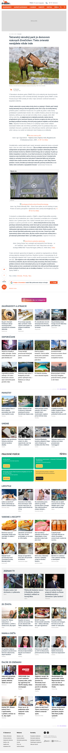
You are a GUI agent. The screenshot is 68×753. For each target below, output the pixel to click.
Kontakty (33, 732)
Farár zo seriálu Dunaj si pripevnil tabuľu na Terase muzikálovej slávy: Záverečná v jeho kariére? (54, 593)
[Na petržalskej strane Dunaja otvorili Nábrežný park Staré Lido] (58, 314)
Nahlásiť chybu (13, 288)
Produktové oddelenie (35, 736)
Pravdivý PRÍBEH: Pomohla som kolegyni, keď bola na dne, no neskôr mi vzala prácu (58, 622)
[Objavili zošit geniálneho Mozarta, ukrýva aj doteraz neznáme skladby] (9, 432)
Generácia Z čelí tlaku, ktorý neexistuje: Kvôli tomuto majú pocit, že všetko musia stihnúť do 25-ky (25, 505)
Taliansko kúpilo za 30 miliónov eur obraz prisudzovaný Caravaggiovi (58, 442)
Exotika (49, 7)
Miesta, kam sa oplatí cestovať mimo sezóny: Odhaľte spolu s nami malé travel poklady (58, 504)
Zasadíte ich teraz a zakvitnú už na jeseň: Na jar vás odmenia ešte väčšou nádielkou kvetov (25, 622)
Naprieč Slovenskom (20, 7)
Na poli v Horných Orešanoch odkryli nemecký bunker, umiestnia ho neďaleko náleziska (8, 325)
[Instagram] (48, 732)
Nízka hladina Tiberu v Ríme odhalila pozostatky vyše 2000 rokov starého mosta (8, 411)
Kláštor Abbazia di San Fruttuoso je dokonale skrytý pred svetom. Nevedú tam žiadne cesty (25, 411)
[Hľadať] (61, 7)
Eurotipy (41, 7)
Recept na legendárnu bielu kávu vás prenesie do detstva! (25, 557)
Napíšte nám (6, 744)
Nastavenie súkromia (8, 740)
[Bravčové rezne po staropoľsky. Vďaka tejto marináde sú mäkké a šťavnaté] (9, 525)
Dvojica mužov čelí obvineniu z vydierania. (12, 591)
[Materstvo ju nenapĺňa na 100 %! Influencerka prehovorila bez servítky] (42, 641)
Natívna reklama (20, 746)
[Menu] (64, 7)
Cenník (18, 742)
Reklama (19, 732)
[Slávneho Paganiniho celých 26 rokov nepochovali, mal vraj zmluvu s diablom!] (25, 432)
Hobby (3, 627)
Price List (19, 744)
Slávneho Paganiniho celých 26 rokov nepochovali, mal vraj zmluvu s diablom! (24, 442)
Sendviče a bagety (38, 563)
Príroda (57, 7)
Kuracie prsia (4, 563)
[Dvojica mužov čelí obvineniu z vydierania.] (13, 581)
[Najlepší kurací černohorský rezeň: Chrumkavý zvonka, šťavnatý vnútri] (9, 548)
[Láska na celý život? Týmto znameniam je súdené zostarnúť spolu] (9, 494)
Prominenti (47, 598)
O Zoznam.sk (7, 732)
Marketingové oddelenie (35, 742)
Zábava (19, 511)
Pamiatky (4, 416)
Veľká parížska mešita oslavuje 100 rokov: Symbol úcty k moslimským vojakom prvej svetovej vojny (41, 412)
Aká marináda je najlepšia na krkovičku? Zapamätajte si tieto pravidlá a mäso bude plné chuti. (42, 536)
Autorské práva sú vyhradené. (50, 737)
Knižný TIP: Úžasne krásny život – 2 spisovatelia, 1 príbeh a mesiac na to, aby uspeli (9, 622)
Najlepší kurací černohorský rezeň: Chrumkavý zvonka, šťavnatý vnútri (7, 558)
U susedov (33, 7)
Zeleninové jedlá (54, 561)
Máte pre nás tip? (34, 744)
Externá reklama (20, 738)
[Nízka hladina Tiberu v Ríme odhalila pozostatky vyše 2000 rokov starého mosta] (9, 401)
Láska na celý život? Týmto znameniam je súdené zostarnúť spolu (9, 503)
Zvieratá (19, 276)
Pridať (54, 282)
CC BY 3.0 (41, 140)
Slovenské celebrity (39, 511)
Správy (5, 594)
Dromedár (19, 34)
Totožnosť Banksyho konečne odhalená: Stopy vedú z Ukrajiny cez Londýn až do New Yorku (42, 442)
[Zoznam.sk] (48, 741)
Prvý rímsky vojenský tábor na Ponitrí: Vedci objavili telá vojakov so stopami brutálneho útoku (25, 325)
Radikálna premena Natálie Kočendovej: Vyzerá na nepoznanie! (58, 651)
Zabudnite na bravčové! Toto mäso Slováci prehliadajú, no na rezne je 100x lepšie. (25, 535)
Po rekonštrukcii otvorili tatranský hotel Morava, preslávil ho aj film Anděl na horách (42, 324)
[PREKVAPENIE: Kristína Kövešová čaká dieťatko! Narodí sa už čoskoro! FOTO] (25, 641)
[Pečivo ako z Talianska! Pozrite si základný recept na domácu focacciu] (42, 548)
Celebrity (3, 656)
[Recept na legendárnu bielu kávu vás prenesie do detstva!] (25, 548)
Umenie (3, 446)
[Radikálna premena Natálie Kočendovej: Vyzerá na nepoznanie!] (58, 641)
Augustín (41, 3)
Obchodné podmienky (22, 740)
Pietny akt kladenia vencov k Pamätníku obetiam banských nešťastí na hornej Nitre (33, 593)
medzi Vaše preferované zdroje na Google (30, 282)
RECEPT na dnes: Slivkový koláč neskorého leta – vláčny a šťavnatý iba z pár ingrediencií (42, 622)
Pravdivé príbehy (54, 627)
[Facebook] (45, 732)
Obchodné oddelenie (35, 738)
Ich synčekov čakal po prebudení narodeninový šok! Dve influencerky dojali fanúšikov (9, 651)
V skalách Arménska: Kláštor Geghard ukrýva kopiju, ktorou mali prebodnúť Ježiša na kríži (58, 411)
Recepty (36, 627)
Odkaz (46, 140)
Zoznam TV (9, 570)
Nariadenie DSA (6, 746)
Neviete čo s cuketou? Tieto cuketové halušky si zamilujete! (58, 557)
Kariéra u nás (6, 742)
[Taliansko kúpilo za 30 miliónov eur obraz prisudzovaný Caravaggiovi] (58, 432)
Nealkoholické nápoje (22, 561)
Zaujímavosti (7, 7)
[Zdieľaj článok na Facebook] (4, 275)
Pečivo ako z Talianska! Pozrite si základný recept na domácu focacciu (41, 558)
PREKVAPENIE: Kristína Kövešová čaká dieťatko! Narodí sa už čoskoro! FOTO (25, 651)
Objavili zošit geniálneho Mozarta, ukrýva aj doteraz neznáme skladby (9, 442)
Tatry (29, 276)
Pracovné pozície (11, 454)
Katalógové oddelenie (35, 740)
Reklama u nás (20, 736)
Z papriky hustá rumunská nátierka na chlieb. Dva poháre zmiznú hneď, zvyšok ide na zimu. (58, 536)
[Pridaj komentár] (4, 269)
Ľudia (19, 446)
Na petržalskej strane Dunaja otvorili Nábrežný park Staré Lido (58, 323)
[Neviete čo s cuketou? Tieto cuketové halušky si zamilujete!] (58, 548)
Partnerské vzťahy (5, 507)
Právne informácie (7, 736)
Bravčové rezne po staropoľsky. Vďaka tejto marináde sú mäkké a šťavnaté (9, 535)
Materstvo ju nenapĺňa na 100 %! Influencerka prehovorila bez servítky (42, 651)
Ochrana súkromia (7, 738)
